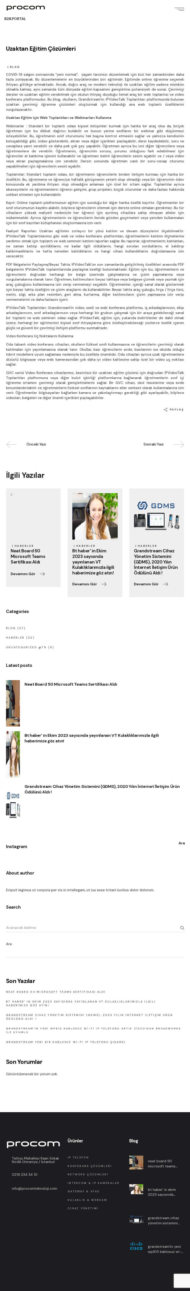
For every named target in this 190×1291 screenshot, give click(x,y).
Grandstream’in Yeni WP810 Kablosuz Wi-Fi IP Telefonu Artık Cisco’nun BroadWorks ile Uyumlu (165, 1249)
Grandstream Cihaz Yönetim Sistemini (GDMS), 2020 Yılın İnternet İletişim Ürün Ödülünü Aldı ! (102, 789)
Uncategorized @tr (26, 647)
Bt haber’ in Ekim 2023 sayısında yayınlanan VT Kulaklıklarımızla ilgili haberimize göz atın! (92, 738)
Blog (15, 67)
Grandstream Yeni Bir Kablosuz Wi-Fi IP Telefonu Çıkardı (66, 1042)
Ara (9, 944)
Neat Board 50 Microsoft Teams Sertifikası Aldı (71, 684)
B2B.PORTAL (15, 18)
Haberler (24, 545)
